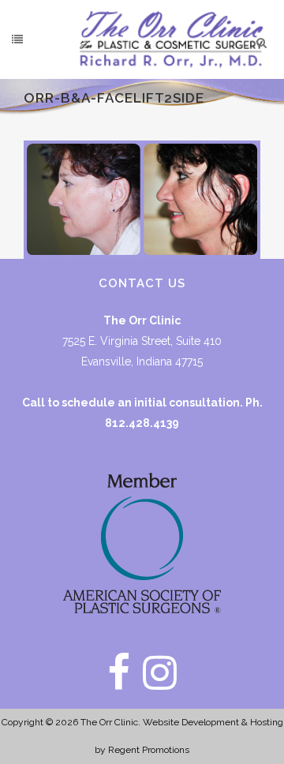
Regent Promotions (148, 749)
